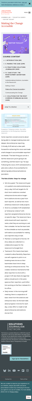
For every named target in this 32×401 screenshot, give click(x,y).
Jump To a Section (11, 107)
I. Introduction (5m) (13, 60)
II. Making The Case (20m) (15, 64)
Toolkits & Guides (18, 17)
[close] (30, 3)
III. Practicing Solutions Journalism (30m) (15, 68)
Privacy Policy (14, 392)
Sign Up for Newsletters (20, 359)
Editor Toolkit (8, 19)
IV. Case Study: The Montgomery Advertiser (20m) (15, 75)
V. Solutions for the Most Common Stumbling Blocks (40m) (16, 98)
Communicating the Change (14, 92)
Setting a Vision (10, 86)
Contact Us (8, 379)
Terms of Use (23, 379)
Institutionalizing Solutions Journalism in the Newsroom (16, 81)
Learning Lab (5, 17)
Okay (28, 397)
